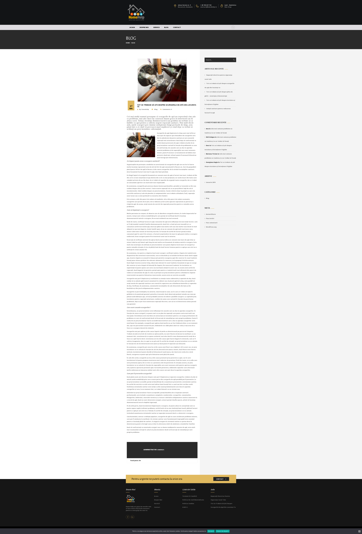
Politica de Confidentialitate (193, 500)
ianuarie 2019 (210, 182)
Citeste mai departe (223, 531)
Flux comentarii (211, 223)
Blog (166, 27)
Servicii (156, 27)
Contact (177, 27)
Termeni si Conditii (189, 496)
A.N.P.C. (185, 507)
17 (131, 107)
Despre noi (144, 27)
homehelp (145, 109)
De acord (211, 531)
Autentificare (211, 214)
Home (128, 43)
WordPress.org (211, 227)
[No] (359, 531)
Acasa (132, 27)
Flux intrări (210, 218)
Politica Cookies (188, 503)
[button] (233, 27)
